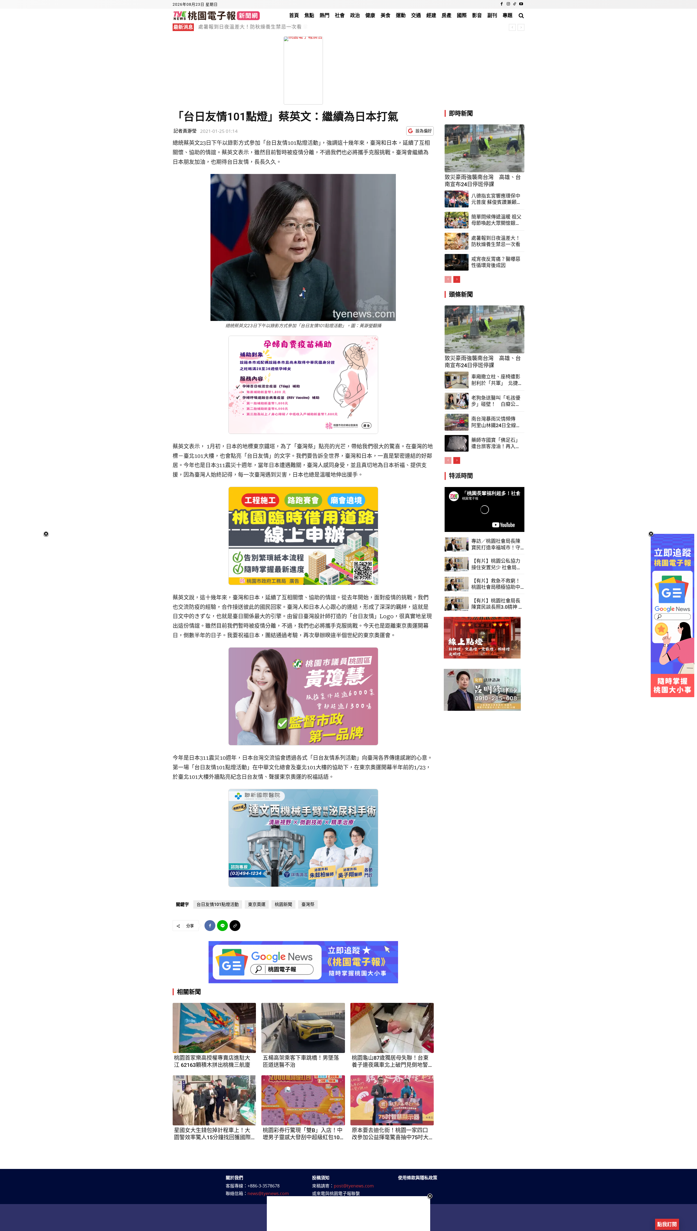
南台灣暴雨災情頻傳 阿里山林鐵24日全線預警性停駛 (496, 422)
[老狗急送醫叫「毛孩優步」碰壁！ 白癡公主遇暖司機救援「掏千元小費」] (457, 401)
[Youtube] (521, 4)
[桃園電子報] (217, 15)
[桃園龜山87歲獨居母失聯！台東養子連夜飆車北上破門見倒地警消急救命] (392, 1028)
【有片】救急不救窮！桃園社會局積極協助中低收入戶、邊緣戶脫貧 (495, 584)
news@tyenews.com (268, 1193)
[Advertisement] (348, 1213)
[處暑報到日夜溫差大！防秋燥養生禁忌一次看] (457, 241)
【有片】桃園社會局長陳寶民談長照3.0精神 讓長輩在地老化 (497, 604)
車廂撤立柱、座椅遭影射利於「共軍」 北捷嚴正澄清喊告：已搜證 (495, 380)
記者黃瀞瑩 (185, 131)
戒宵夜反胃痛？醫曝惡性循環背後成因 (242, 27)
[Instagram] (508, 4)
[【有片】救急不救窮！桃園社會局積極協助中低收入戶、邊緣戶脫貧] (457, 584)
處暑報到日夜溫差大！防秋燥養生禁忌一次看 (495, 241)
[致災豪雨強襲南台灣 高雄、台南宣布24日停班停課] (484, 148)
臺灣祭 (307, 904)
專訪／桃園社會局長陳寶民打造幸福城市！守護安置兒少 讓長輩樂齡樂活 (496, 544)
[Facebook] (502, 4)
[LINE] (222, 925)
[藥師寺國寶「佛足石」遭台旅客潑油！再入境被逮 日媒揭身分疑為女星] (457, 443)
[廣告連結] (303, 962)
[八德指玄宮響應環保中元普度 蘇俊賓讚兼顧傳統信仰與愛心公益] (457, 199)
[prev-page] (448, 279)
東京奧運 (256, 904)
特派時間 (461, 475)
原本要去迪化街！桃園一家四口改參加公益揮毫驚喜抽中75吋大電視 (390, 1134)
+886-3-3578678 (263, 1186)
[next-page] (456, 279)
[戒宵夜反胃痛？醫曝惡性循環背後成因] (457, 262)
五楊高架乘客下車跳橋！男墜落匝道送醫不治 (301, 1061)
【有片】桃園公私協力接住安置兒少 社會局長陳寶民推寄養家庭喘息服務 (496, 564)
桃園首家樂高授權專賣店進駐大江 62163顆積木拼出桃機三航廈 (212, 1061)
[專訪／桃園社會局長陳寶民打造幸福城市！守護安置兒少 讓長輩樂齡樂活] (457, 544)
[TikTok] (514, 4)
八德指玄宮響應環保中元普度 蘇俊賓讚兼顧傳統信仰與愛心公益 (496, 199)
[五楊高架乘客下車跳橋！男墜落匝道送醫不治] (303, 1028)
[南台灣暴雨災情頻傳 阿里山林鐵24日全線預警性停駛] (457, 422)
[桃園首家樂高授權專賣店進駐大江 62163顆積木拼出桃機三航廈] (214, 1028)
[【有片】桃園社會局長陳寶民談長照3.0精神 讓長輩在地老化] (457, 604)
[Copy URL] (235, 925)
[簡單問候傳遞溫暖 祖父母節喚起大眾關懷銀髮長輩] (457, 220)
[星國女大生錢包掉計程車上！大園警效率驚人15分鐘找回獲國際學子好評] (214, 1100)
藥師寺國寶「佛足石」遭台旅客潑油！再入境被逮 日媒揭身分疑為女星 (495, 443)
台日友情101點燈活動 (218, 904)
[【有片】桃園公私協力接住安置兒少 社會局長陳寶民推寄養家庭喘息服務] (457, 564)
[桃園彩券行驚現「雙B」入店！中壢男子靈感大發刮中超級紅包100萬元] (303, 1100)
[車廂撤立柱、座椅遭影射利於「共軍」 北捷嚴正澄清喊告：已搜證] (457, 380)
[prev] (512, 27)
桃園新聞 (283, 904)
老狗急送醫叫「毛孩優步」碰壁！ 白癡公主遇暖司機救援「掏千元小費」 (495, 401)
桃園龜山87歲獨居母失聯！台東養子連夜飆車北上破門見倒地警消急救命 (390, 1061)
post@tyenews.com (354, 1186)
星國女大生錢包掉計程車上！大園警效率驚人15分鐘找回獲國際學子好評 (212, 1134)
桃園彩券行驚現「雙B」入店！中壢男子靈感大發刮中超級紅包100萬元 (303, 1134)
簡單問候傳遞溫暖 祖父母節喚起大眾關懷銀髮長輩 (496, 220)
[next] (521, 27)
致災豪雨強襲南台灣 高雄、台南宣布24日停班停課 (483, 181)
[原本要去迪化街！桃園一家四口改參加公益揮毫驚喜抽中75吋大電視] (392, 1100)
